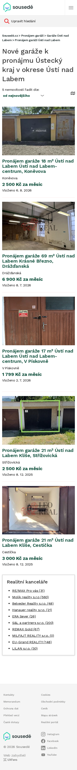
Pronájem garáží (32, 35)
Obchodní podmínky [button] (53, 701)
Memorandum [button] (11, 701)
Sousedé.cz (10, 35)
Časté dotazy (11, 722)
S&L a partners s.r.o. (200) (32, 623)
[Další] (71, 7)
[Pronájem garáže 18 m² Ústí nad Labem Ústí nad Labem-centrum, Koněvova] (38, 131)
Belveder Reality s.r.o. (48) (33, 603)
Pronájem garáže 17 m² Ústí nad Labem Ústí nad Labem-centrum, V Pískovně (37, 356)
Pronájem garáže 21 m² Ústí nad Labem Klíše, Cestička (38, 542)
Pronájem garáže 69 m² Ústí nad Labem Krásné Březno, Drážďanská (38, 261)
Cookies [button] (45, 694)
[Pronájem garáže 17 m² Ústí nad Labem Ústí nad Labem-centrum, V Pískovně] (38, 321)
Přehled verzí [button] (11, 715)
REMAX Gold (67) (26, 629)
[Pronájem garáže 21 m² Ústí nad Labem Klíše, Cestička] (38, 510)
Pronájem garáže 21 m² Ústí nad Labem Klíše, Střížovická (38, 453)
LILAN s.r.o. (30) (24, 648)
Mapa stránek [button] (49, 715)
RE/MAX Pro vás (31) (28, 591)
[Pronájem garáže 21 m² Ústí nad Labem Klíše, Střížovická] (38, 420)
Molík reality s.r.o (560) (30, 597)
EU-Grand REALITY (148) (32, 642)
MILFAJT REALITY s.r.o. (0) (33, 636)
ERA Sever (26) (24, 616)
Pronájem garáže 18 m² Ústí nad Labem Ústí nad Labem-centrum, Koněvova (38, 166)
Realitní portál (49, 722)
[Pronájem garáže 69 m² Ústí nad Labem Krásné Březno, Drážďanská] (38, 226)
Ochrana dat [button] (10, 708)
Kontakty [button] (8, 694)
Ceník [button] (44, 708)
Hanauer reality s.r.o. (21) (32, 610)
